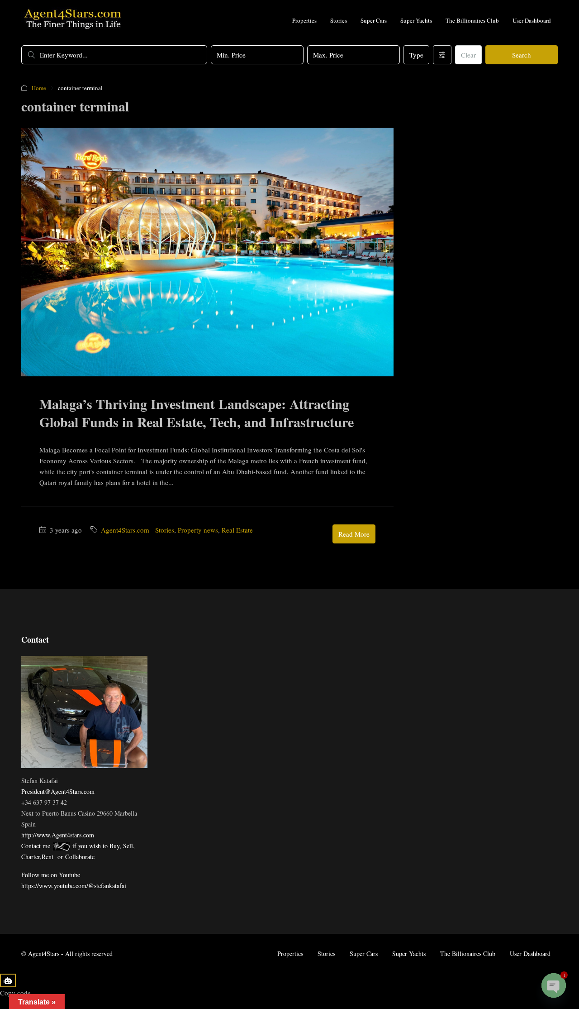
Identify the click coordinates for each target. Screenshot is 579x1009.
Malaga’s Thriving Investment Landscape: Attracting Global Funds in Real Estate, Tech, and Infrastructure (196, 413)
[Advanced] (442, 54)
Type (416, 54)
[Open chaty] (553, 985)
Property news (198, 529)
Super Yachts (416, 20)
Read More (354, 533)
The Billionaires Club (472, 20)
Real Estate (237, 529)
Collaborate (80, 856)
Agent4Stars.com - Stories (137, 529)
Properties (304, 20)
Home (39, 88)
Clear (468, 54)
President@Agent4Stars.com (58, 791)
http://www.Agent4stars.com (57, 835)
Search (521, 54)
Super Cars (374, 20)
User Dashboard (532, 20)
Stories (338, 20)
